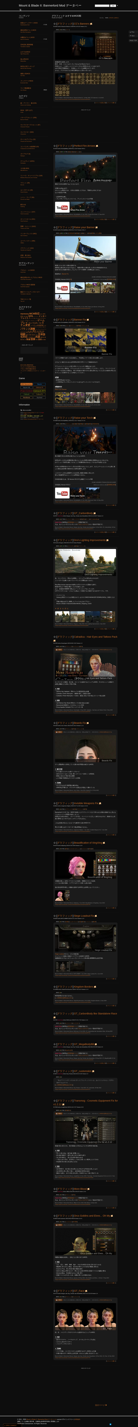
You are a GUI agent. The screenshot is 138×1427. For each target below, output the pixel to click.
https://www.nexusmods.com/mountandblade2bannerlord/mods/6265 (73, 975)
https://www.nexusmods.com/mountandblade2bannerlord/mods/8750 (73, 1032)
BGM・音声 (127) (26, 111)
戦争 (39, 332)
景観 (89, 233)
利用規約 (77, 1419)
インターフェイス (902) (28, 234)
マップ (37, 329)
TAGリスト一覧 (25, 300)
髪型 (66, 848)
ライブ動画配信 (25, 89)
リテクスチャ (71, 546)
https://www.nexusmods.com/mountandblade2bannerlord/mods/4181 (73, 99)
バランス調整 (27, 329)
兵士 (80, 233)
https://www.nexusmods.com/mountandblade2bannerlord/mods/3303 (73, 216)
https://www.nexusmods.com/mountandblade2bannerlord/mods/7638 (76, 1177)
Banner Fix (65, 274)
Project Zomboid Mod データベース (32, 412)
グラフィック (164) (27, 249)
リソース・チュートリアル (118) (31, 176)
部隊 (93, 233)
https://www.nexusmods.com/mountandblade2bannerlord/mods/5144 (73, 792)
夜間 (81, 423)
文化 (37, 334)
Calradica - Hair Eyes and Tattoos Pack (95, 636)
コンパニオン (33, 323)
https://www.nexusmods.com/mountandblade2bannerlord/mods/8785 (73, 711)
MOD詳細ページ (73, 522)
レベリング (42, 329)
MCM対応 (34, 313)
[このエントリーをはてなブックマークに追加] (110, 1424)
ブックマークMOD (26, 81)
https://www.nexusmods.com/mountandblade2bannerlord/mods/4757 (76, 528)
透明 (85, 809)
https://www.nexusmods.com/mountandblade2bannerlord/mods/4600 (73, 406)
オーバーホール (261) (27, 220)
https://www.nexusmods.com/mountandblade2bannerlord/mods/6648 (73, 1204)
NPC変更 (75, 1221)
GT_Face (79, 1290)
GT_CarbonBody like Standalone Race (95, 1013)
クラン (27, 320)
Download (95, 228)
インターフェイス (74, 921)
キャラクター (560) (27, 133)
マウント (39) (25, 183)
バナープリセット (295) (28, 118)
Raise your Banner (84, 227)
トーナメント (88, 921)
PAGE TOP (133, 40)
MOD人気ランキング (27, 67)
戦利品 (42, 332)
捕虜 (27, 334)
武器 (75, 809)
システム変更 (98, 233)
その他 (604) (24, 169)
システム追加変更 (37, 325)
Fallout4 (26, 394)
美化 (84, 519)
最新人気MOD (25, 74)
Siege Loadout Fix (84, 915)
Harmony (24, 314)
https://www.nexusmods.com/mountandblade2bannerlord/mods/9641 (73, 831)
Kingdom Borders (83, 986)
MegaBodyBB (68, 1050)
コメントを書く (111, 102)
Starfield (39, 397)
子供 (35, 332)
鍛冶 (37, 339)
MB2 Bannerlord (26, 384)
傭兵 (31, 331)
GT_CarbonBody (83, 513)
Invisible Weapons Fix (86, 803)
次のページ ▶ (101, 1405)
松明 (78, 423)
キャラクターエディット (74, 848)
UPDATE (111, 17)
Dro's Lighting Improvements (90, 540)
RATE (106, 17)
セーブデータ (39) (26, 191)
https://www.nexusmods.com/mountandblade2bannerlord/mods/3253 (73, 308)
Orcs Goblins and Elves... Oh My (92, 1215)
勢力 (24, 332)
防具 (83, 921)
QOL (30, 316)
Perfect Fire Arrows (84, 145)
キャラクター (76, 519)
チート (23, 327)
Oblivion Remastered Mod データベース (33, 419)
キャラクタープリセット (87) (30, 125)
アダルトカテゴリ (83, 524)
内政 (40, 331)
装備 (66, 1110)
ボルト (77, 151)
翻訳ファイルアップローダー (30, 293)
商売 (27, 332)
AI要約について (27, 414)
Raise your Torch (83, 417)
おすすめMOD (25, 52)
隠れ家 (94, 921)
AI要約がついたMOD (27, 38)
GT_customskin (82, 1071)
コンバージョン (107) (27, 212)
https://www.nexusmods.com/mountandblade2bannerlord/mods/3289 (73, 501)
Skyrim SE (26, 387)
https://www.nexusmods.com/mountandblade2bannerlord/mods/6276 (73, 904)
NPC (41, 314)
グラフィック (65, 23)
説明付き (116, 17)
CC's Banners (81, 23)
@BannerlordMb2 (27, 410)
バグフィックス (84, 325)
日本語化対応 (71, 233)
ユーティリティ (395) (27, 241)
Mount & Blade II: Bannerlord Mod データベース (41, 1419)
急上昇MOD (24, 60)
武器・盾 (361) (25, 256)
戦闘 (77, 233)
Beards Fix (80, 723)
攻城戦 (67, 921)
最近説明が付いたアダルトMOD (31, 278)
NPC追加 (26, 316)
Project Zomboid (26, 391)
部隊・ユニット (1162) (28, 227)
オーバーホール (33, 318)
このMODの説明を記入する (105, 649)
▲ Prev (132, 32)
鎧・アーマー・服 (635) (28, 104)
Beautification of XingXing (88, 842)
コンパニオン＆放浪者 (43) (29, 147)
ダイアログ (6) (25, 154)
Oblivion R (39, 387)
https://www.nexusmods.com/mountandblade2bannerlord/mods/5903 (73, 1279)
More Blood (80, 1188)
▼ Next (132, 36)
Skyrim (39, 384)
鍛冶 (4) (23, 205)
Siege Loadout (59, 954)
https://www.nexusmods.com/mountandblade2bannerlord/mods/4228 (76, 1059)
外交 (32, 332)
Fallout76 (39, 394)
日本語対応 (30, 337)
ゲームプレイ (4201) (27, 162)
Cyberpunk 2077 (39, 391)
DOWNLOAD (111, 279)
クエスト (22, 320)
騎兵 (45, 339)
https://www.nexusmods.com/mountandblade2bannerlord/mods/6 (72, 625)
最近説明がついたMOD (28, 31)
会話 (28, 331)
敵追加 (33, 334)
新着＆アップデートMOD (29, 23)
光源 (72, 151)
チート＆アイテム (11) (28, 140)
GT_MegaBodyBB (84, 1044)
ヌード (87, 519)
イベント (36, 316)
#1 (70, 279)
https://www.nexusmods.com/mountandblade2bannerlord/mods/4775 (73, 1357)
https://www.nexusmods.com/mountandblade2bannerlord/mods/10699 (73, 1002)
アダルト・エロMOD (27, 271)
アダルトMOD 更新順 (27, 285)
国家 (30, 332)
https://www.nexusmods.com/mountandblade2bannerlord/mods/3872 (73, 1089)
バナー (67, 29)
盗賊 (42, 337)
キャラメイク (69, 519)
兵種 (37, 331)
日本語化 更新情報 (26, 45)
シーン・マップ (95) (27, 198)
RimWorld (26, 397)
